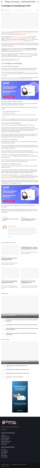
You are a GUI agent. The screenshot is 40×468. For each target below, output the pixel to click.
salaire (36, 135)
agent (30, 38)
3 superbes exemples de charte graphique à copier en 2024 (17, 373)
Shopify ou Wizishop (4, 439)
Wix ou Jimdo (3, 449)
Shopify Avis (3, 435)
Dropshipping (21, 10)
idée (18, 32)
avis (34, 210)
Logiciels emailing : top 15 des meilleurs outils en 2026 (16, 365)
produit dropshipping (15, 38)
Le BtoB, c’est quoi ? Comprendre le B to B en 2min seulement (15, 361)
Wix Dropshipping (4, 456)
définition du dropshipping (12, 77)
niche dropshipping (24, 32)
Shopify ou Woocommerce (6, 441)
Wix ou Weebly (4, 453)
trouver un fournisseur (22, 36)
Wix (31, 39)
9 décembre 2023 (8, 374)
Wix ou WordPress (4, 452)
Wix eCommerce (4, 455)
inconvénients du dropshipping (24, 55)
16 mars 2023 (14, 10)
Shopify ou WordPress (5, 442)
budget (15, 36)
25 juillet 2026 (8, 326)
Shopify (27, 39)
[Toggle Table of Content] (17, 60)
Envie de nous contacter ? (5, 464)
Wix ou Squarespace (4, 450)
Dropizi (19, 175)
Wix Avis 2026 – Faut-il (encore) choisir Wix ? (14, 376)
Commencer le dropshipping (7, 31)
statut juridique (34, 32)
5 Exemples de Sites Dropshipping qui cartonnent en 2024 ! (17, 369)
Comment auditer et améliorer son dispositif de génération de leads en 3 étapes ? (22, 324)
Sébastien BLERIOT (8, 10)
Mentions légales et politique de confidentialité (18, 464)
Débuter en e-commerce (25, 279)
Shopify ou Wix (4, 444)
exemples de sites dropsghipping (16, 40)
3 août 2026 (8, 322)
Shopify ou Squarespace (5, 438)
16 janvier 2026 (8, 367)
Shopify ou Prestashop (5, 436)
